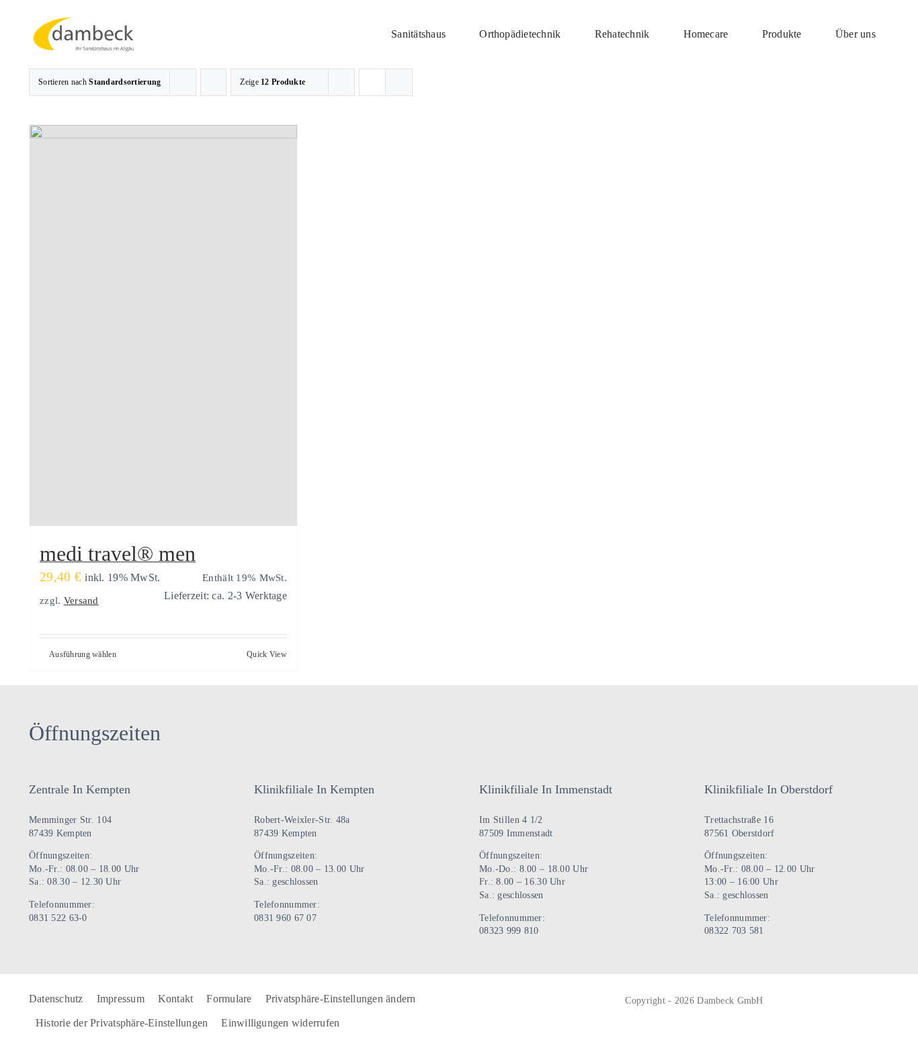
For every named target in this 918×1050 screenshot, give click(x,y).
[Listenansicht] (399, 82)
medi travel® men (118, 553)
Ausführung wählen (82, 654)
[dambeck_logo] (88, 23)
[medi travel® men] (163, 325)
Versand (81, 600)
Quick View (267, 654)
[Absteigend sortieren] (213, 82)
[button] (340, 1000)
